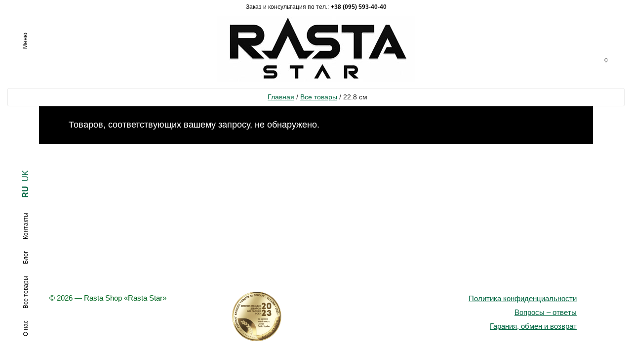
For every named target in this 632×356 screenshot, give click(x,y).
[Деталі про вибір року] (316, 316)
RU (25, 192)
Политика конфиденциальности (523, 298)
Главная (281, 97)
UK (25, 175)
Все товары (318, 97)
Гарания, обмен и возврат (533, 326)
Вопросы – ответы (545, 312)
